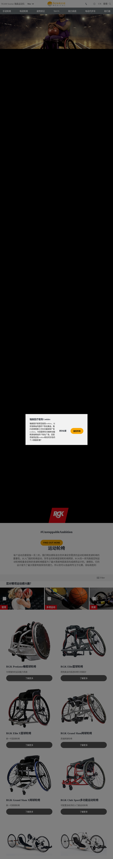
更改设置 (62, 431)
